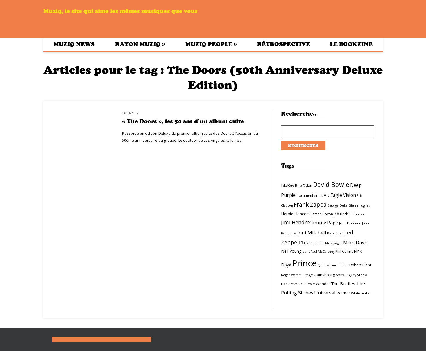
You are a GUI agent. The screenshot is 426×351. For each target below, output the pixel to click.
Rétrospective (283, 44)
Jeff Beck (341, 214)
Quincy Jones (328, 265)
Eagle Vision (343, 195)
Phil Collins (344, 251)
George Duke (337, 205)
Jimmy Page (325, 222)
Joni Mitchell (311, 232)
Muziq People (211, 44)
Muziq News (74, 44)
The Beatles (343, 283)
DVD (325, 195)
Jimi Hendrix (296, 222)
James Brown (322, 214)
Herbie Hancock (296, 214)
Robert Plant (360, 265)
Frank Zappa (310, 204)
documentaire (308, 195)
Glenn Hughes (359, 205)
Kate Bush (335, 233)
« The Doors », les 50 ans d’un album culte (183, 121)
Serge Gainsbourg (318, 274)
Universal (325, 292)
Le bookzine (351, 44)
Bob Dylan (303, 185)
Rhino (344, 265)
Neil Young (291, 251)
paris (306, 252)
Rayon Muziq (140, 44)
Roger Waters (291, 275)
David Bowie (331, 184)
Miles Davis (355, 242)
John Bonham (350, 223)
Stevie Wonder (317, 283)
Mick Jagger (333, 243)
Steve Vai (296, 284)
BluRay (287, 185)
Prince (304, 263)
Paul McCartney (322, 252)
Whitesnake (360, 293)
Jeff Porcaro (358, 214)
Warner (343, 293)
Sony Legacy (346, 274)
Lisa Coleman (314, 243)
